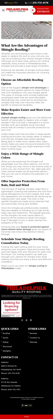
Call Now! (26, 416)
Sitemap (33, 342)
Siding (5, 342)
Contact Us (35, 338)
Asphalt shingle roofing (13, 118)
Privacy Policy (26, 399)
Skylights (7, 351)
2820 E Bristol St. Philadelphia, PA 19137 (11, 368)
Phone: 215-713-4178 (10, 373)
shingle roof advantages (34, 88)
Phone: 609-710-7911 (10, 390)
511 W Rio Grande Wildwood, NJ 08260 (11, 384)
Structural (7, 346)
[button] (10, 2)
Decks (5, 338)
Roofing (6, 333)
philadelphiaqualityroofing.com (22, 397)
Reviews (33, 333)
